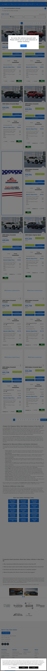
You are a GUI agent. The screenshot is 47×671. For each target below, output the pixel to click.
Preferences (13, 667)
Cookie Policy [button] (15, 664)
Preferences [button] (39, 664)
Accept (33, 667)
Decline (23, 667)
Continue (24, 45)
